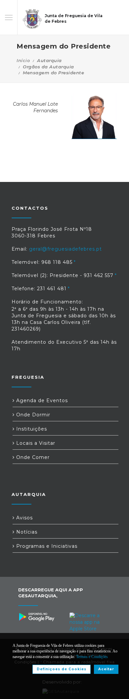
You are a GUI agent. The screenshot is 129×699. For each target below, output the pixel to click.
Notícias (26, 532)
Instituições (31, 429)
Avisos (24, 518)
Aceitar (106, 669)
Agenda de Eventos (41, 400)
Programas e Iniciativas (46, 546)
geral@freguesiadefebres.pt (65, 249)
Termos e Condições (92, 656)
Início (23, 60)
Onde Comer (32, 457)
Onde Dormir (32, 415)
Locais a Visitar (35, 443)
